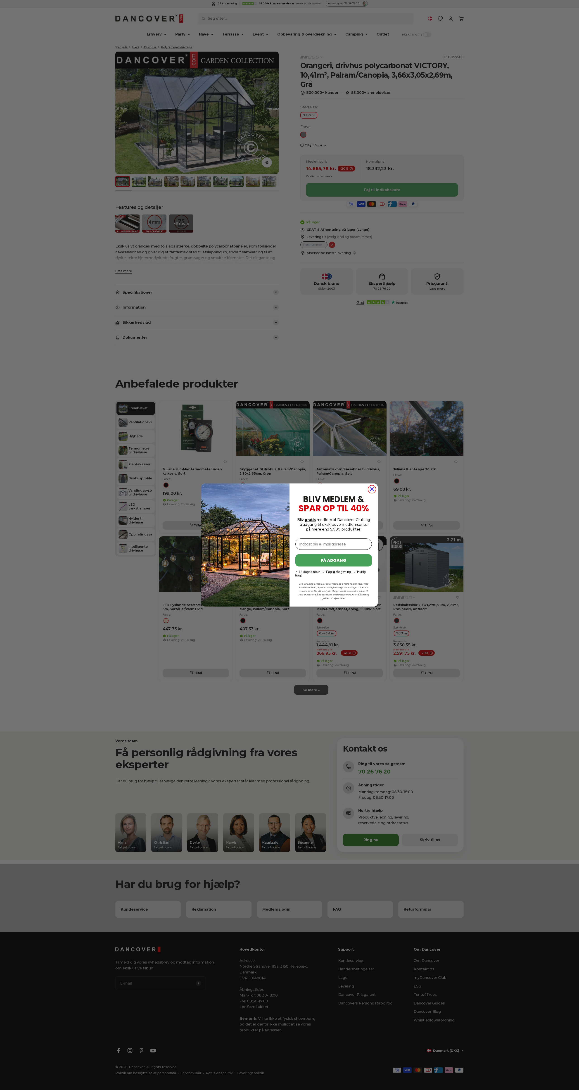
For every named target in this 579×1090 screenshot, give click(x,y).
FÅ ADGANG (333, 560)
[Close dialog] (372, 489)
